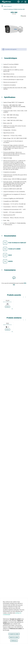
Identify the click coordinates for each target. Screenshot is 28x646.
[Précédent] (23, 296)
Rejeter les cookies (14, 637)
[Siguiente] (25, 296)
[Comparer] (12, 308)
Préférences (14, 640)
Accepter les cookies (14, 634)
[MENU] (25, 1)
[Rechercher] (22, 1)
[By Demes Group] (6, 1)
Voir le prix (7, 306)
